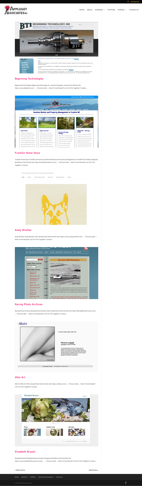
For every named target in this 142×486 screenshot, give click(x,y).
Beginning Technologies (29, 78)
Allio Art (20, 377)
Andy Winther (23, 230)
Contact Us (135, 2)
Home (81, 10)
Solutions (99, 10)
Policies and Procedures (45, 477)
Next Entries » (93, 470)
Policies (121, 10)
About (89, 10)
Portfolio (111, 10)
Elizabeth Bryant (25, 451)
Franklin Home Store (27, 152)
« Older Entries (20, 470)
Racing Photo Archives (29, 304)
